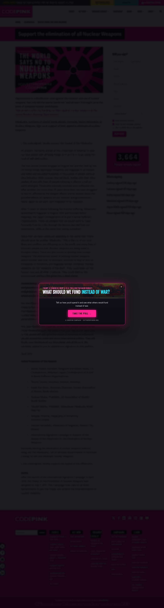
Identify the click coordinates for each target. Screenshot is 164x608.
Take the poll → (82, 313)
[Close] (121, 286)
